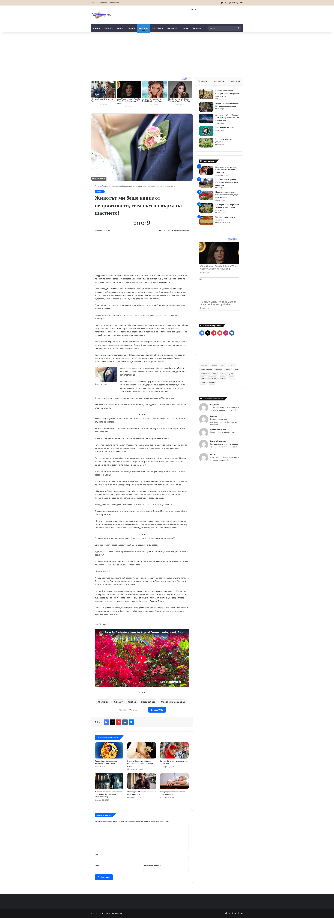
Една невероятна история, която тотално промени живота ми (226, 170)
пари (215, 374)
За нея (94, 3)
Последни (202, 81)
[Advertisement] (167, 54)
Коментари (235, 81)
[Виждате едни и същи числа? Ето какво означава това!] (206, 107)
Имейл (98, 865)
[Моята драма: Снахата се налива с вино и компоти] (141, 781)
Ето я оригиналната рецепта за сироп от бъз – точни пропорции (227, 207)
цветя (185, 28)
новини (96, 28)
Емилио (213, 416)
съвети (222, 378)
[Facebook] (106, 722)
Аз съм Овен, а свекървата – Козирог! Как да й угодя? (106, 762)
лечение (218, 369)
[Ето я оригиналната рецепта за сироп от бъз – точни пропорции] (206, 208)
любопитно (114, 3)
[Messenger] (131, 722)
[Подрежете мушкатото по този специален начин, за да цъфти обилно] (206, 195)
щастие (212, 383)
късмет (119, 702)
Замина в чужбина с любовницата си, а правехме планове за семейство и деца (109, 794)
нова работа (148, 702)
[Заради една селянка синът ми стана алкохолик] (174, 781)
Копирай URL (157, 710)
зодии (222, 365)
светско (108, 28)
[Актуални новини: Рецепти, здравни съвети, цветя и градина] (101, 15)
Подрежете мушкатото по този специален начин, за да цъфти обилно (226, 195)
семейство (212, 378)
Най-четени (218, 81)
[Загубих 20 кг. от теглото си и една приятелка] (174, 750)
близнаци (204, 365)
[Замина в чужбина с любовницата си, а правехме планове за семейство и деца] (109, 781)
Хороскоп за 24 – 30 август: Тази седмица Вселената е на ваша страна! (227, 118)
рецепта (230, 374)
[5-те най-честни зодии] (206, 131)
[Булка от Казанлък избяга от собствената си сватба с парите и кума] (141, 750)
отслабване (205, 374)
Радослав (214, 404)
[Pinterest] (118, 722)
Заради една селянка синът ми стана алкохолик (172, 793)
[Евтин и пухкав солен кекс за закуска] (206, 220)
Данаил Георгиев (218, 429)
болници (103, 702)
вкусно (120, 28)
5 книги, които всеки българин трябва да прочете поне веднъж (227, 93)
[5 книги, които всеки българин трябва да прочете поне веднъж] (206, 94)
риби (202, 378)
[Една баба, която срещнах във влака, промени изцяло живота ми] (206, 183)
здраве (131, 28)
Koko (212, 454)
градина (196, 28)
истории (143, 28)
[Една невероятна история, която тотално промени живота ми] (206, 170)
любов (132, 702)
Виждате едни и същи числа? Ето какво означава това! (227, 104)
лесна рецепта (206, 369)
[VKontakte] (125, 722)
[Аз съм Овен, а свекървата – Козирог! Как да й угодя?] (109, 750)
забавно (103, 3)
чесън (203, 383)
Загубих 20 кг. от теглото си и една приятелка (174, 762)
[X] (112, 722)
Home (99, 186)
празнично (172, 28)
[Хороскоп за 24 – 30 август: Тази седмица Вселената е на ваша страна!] (206, 118)
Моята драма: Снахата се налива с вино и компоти (141, 793)
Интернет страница (152, 865)
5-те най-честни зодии (224, 127)
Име (97, 854)
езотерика (157, 28)
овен (236, 369)
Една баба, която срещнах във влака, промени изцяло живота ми (226, 182)
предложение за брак (173, 702)
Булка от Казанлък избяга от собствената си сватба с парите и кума (140, 763)
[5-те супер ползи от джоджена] (206, 142)
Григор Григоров (218, 441)
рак (221, 374)
